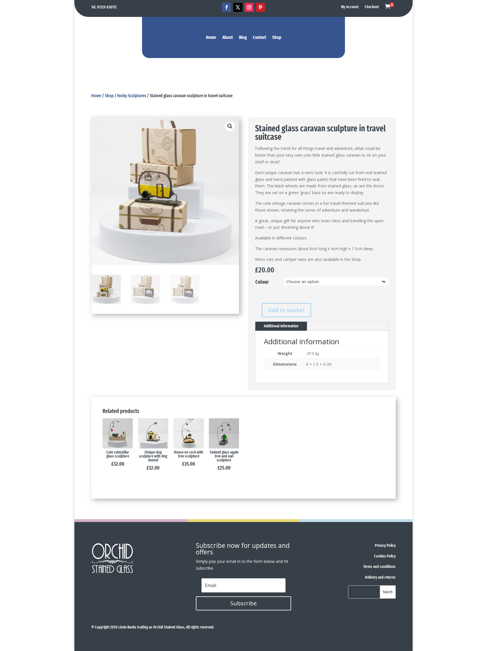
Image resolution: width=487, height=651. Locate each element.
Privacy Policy (385, 545)
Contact (259, 37)
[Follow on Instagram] (249, 7)
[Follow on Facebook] (226, 7)
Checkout (372, 7)
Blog (243, 37)
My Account (349, 7)
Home (211, 37)
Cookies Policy (385, 556)
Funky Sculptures (131, 95)
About (227, 37)
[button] (230, 126)
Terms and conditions (379, 566)
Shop (276, 37)
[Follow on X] (237, 7)
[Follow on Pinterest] (260, 7)
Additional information (281, 326)
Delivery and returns (380, 577)
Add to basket (286, 310)
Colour (262, 282)
